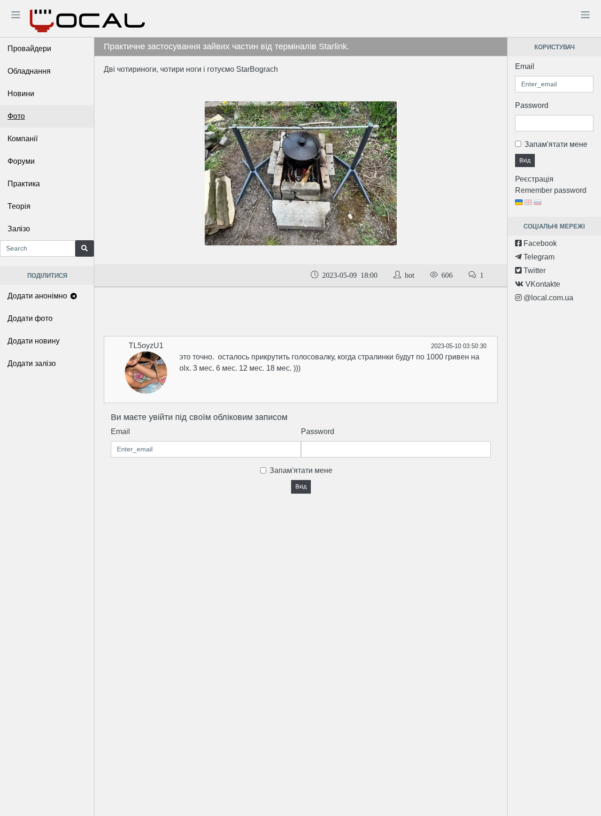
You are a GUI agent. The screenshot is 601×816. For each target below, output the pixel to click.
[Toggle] (15, 14)
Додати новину (34, 341)
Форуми (21, 161)
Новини (21, 94)
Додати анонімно (38, 296)
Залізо (19, 229)
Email (120, 431)
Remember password (550, 190)
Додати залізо (32, 363)
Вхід (301, 486)
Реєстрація (534, 179)
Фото (16, 116)
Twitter (534, 271)
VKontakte (542, 284)
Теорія (19, 206)
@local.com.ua (547, 298)
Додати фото (30, 318)
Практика (24, 184)
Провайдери (29, 49)
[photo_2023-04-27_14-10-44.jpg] (301, 173)
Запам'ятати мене (301, 470)
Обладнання (29, 71)
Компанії (23, 139)
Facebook (539, 243)
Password (317, 431)
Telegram (538, 257)
